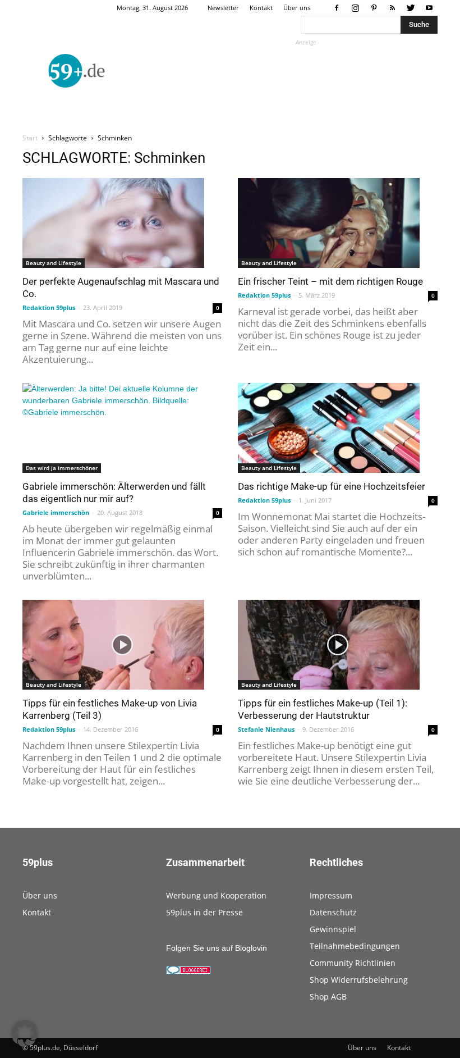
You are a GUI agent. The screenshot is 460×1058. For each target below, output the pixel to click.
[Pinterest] (373, 8)
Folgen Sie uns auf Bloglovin (216, 947)
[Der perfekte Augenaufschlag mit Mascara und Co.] (122, 223)
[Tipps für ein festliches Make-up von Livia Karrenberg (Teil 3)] (122, 645)
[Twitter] (410, 8)
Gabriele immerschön (55, 512)
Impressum (331, 895)
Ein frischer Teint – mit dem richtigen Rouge (330, 281)
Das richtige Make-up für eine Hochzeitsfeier (331, 486)
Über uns (296, 7)
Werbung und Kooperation (216, 895)
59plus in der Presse (204, 912)
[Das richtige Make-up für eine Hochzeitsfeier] (338, 428)
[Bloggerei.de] (188, 971)
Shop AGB (328, 996)
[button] (24, 1033)
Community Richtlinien (352, 962)
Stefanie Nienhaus (266, 729)
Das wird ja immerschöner (62, 468)
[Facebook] (336, 8)
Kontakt (261, 7)
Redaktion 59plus (48, 307)
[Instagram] (355, 8)
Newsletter (223, 7)
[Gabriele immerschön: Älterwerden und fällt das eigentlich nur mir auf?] (122, 428)
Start (30, 138)
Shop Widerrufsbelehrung (359, 979)
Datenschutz (333, 912)
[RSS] (392, 8)
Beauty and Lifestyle (53, 263)
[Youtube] (429, 8)
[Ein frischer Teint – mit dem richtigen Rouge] (338, 223)
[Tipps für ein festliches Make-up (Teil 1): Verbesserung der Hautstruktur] (338, 645)
